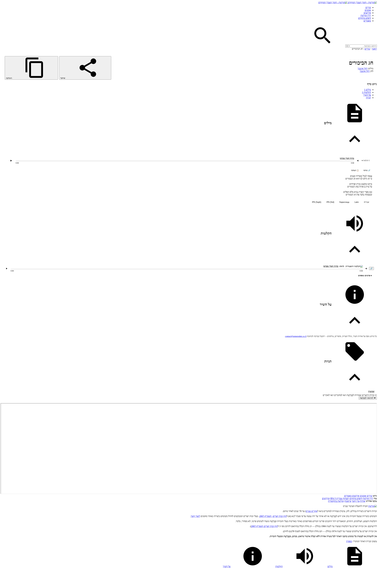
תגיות (368, 97)
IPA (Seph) (316, 202)
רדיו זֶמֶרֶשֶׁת (366, 15)
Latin (357, 202)
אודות (362, 501)
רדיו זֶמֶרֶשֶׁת (368, 498)
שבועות (371, 391)
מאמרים (367, 21)
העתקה (9, 78)
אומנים (368, 10)
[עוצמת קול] (358, 161)
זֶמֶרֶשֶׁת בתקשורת (336, 501)
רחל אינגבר (363, 68)
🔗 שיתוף (367, 170)
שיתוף (63, 78)
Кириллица (344, 202)
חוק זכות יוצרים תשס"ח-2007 (264, 526)
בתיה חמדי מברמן (347, 158)
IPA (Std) (330, 202)
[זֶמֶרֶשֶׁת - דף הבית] (372, 506)
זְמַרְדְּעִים (326, 498)
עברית (366, 202)
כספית (349, 541)
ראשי (374, 49)
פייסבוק (347, 501)
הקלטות (366, 92)
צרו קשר (355, 501)
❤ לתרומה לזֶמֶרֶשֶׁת (368, 398)
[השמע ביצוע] (11, 160)
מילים (367, 89)
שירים (368, 7)
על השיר (367, 95)
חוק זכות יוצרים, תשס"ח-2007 (273, 516)
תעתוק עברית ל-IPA (339, 498)
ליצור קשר (195, 516)
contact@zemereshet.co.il (295, 336)
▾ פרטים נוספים (365, 275)
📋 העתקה (355, 170)
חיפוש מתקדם (364, 18)
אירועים (367, 13)
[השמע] (6, 268)
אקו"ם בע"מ (311, 511)
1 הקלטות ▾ (366, 160)
